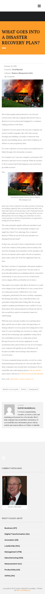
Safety (8, 576)
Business (9, 528)
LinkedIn (39, 373)
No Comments (9, 76)
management (33, 389)
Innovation (9, 540)
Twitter (22, 373)
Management (11, 552)
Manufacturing (11, 558)
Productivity (10, 570)
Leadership (10, 546)
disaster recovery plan (10, 389)
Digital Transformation (15, 534)
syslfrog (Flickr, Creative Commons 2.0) (21, 379)
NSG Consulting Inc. (23, 590)
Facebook (29, 373)
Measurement (11, 564)
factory (23, 389)
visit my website (35, 370)
